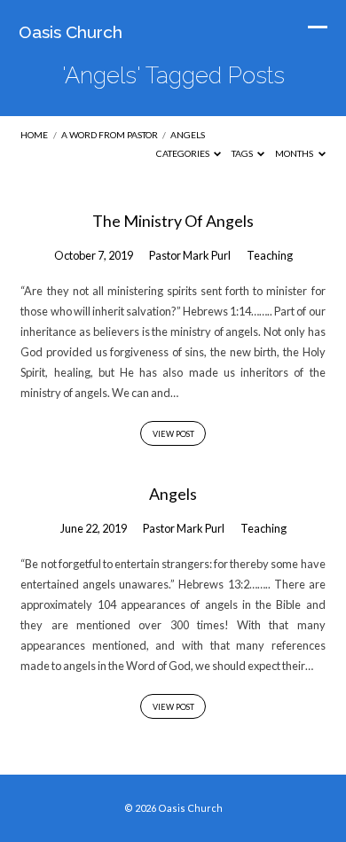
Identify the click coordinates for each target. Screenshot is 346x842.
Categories (183, 153)
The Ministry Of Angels (173, 220)
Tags (243, 153)
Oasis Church (70, 32)
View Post (173, 434)
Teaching (270, 255)
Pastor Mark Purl (190, 255)
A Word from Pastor (109, 134)
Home (34, 134)
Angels (187, 134)
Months (295, 153)
